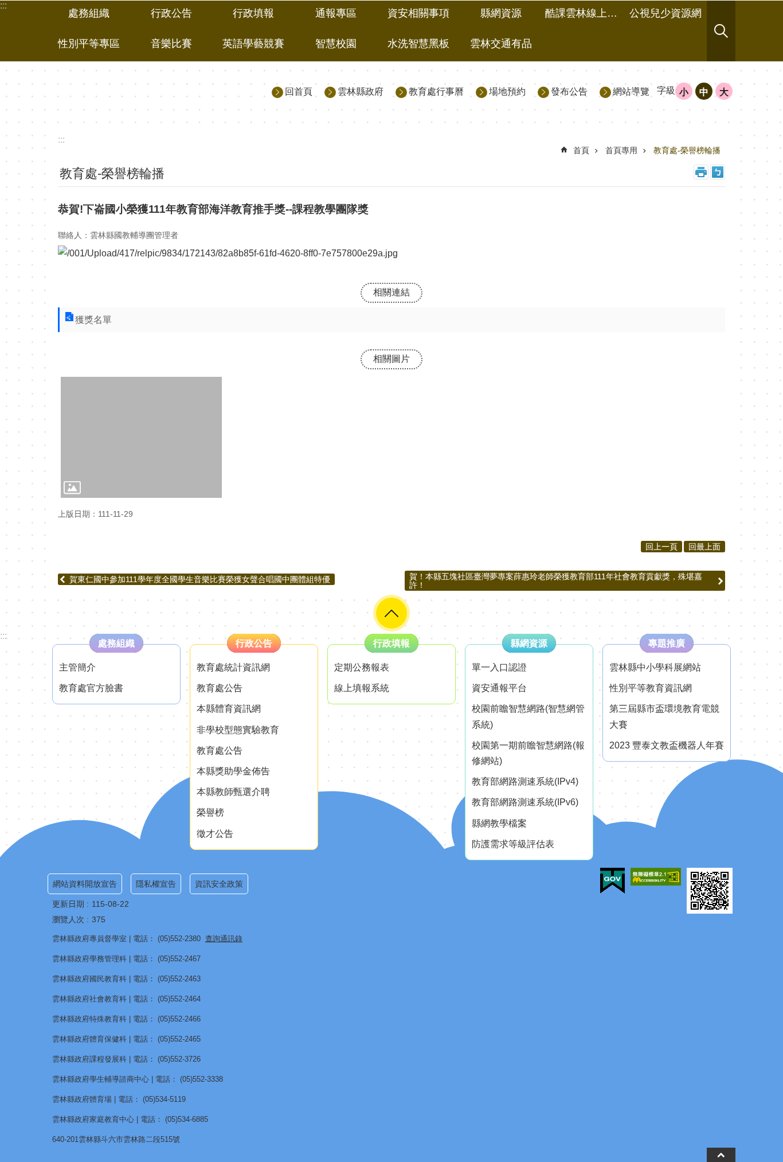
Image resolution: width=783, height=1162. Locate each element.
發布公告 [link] (569, 91)
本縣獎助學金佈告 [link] (233, 771)
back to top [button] (721, 1155)
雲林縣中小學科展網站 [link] (655, 667)
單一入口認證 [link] (499, 667)
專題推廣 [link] (666, 643)
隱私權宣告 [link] (156, 883)
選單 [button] (391, 613)
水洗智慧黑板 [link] (418, 43)
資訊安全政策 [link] (219, 883)
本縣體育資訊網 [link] (229, 708)
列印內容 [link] (701, 172)
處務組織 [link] (88, 13)
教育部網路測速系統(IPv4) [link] (525, 781)
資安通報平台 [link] (499, 688)
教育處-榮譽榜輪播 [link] (687, 150)
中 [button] (703, 92)
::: (3, 636)
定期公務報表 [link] (361, 667)
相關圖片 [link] (391, 359)
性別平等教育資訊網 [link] (650, 688)
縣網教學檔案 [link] (499, 823)
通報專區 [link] (336, 13)
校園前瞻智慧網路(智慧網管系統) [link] (528, 716)
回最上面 (704, 546)
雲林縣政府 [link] (360, 91)
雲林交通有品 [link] (501, 43)
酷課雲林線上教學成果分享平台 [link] (585, 13)
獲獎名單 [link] (93, 320)
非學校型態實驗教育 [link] (238, 730)
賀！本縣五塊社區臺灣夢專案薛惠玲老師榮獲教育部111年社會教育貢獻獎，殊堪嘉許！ (555, 580)
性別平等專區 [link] (89, 43)
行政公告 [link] (171, 13)
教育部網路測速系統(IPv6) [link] (525, 802)
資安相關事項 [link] (418, 13)
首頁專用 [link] (621, 150)
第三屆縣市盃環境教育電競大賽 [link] (664, 716)
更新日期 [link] (68, 903)
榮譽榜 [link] (210, 812)
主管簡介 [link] (77, 667)
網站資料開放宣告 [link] (85, 883)
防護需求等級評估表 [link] (513, 844)
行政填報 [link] (253, 13)
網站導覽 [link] (631, 91)
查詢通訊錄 (223, 938)
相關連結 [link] (391, 292)
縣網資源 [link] (501, 13)
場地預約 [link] (507, 91)
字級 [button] (666, 90)
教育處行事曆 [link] (436, 91)
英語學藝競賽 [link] (253, 43)
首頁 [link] (581, 150)
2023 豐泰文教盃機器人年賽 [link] (666, 745)
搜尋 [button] (721, 31)
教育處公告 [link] (219, 688)
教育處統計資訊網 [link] (233, 667)
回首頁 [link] (298, 91)
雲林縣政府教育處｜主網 (151, 91)
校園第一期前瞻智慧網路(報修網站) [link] (528, 753)
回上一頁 (661, 546)
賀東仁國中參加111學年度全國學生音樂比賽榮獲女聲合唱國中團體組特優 (199, 579)
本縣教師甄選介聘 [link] (233, 792)
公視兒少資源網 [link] (665, 13)
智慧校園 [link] (336, 43)
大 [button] (724, 92)
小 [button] (683, 92)
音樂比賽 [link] (171, 43)
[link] (141, 437)
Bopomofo (717, 172)
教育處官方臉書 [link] (91, 688)
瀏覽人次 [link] (68, 919)
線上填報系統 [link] (361, 688)
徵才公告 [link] (215, 834)
